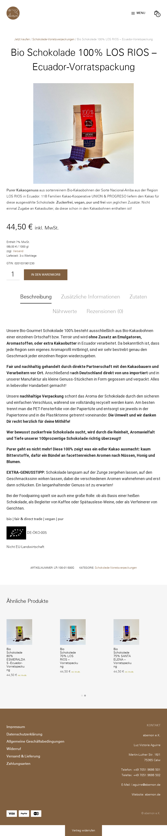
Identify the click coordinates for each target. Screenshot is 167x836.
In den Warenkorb (45, 274)
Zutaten (138, 297)
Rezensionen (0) (105, 311)
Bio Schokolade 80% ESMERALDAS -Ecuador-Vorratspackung (16, 660)
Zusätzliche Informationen (90, 297)
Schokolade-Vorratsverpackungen (53, 39)
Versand (18, 251)
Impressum (16, 727)
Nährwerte (65, 311)
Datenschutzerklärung (24, 734)
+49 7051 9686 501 (146, 769)
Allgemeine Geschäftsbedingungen (35, 741)
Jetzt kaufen (22, 39)
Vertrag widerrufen (83, 830)
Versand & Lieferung (23, 756)
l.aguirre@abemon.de (146, 784)
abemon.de (152, 794)
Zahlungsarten (18, 763)
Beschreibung (36, 297)
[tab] (36, 297)
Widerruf (14, 749)
